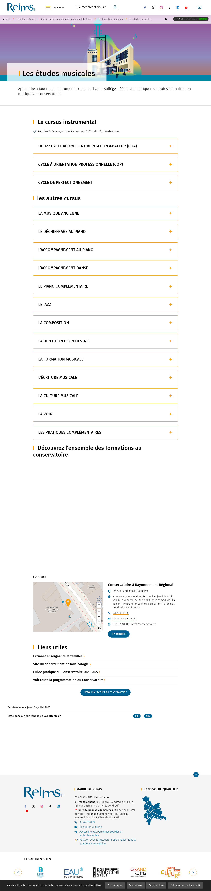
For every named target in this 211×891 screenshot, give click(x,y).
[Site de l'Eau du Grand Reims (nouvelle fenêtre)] (73, 872)
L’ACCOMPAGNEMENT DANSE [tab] (63, 268)
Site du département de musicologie (61, 664)
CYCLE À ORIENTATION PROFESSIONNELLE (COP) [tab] (80, 164)
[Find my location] (99, 605)
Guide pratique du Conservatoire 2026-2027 (65, 672)
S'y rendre (119, 634)
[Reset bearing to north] (99, 621)
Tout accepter (115, 885)
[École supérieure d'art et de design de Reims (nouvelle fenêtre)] (106, 872)
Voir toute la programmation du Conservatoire (68, 680)
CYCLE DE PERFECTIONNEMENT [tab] (65, 182)
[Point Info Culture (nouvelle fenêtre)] (171, 872)
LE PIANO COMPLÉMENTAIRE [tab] (63, 286)
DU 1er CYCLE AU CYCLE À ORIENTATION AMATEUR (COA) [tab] (87, 146)
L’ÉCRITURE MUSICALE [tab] (57, 377)
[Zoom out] (99, 616)
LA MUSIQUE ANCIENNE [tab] (58, 213)
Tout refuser (135, 885)
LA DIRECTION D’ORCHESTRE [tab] (63, 341)
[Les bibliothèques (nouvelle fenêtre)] (40, 872)
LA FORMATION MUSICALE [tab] (61, 359)
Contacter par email (124, 618)
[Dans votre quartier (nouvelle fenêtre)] (154, 810)
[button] (165, 19)
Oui (136, 716)
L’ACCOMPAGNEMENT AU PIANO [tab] (65, 250)
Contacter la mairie (90, 827)
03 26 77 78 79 (87, 822)
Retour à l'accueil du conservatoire (105, 692)
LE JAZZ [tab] (44, 304)
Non (148, 716)
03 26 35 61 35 (121, 613)
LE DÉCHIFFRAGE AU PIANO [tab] (62, 231)
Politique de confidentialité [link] (185, 885)
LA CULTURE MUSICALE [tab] (58, 395)
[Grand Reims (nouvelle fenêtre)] (138, 872)
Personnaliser (156, 885)
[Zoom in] (99, 611)
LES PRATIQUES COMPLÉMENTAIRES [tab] (69, 432)
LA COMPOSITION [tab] (53, 322)
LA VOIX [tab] (45, 414)
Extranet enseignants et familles (58, 656)
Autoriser (203, 19)
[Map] (68, 607)
